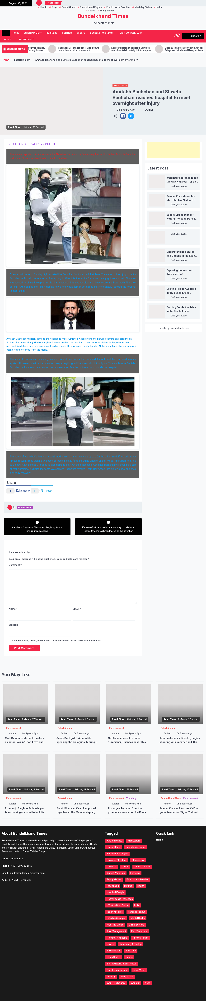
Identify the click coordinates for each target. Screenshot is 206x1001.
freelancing (113, 886)
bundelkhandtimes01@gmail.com (27, 873)
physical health (140, 937)
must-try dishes (115, 924)
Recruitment (26, 39)
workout (135, 983)
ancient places (114, 840)
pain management (116, 931)
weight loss (127, 976)
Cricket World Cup (116, 873)
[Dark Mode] (163, 36)
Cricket (125, 866)
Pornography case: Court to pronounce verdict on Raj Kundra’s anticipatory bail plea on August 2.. (129, 812)
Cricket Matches (142, 866)
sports (129, 957)
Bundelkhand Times (103, 16)
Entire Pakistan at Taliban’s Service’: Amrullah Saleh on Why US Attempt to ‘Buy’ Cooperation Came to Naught (103, 49)
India (136, 905)
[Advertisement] (173, 150)
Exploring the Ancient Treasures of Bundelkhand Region (179, 274)
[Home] (6, 33)
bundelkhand (113, 847)
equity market (114, 879)
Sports (81, 33)
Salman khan (114, 950)
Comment (15, 565)
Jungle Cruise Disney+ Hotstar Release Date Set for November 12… (182, 218)
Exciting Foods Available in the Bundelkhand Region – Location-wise (181, 292)
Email (77, 608)
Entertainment (33, 33)
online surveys (136, 924)
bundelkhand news (135, 847)
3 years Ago (180, 260)
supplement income (117, 970)
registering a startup (131, 944)
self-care (131, 950)
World (7, 39)
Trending (131, 798)
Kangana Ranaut (136, 912)
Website (13, 624)
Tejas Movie (139, 970)
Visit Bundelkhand (131, 33)
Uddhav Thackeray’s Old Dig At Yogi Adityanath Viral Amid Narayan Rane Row (156, 49)
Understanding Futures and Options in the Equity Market (181, 255)
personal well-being (117, 937)
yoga (147, 983)
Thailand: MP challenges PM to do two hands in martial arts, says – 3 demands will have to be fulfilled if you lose (50, 49)
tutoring (111, 976)
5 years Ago (128, 109)
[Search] (170, 36)
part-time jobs (139, 931)
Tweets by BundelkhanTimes (173, 328)
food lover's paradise (137, 879)
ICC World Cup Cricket (118, 905)
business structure (116, 860)
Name (13, 608)
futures (128, 886)
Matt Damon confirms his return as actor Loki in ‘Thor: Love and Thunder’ (24, 742)
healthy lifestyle (115, 892)
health (140, 886)
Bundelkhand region (117, 853)
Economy (135, 873)
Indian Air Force (115, 912)
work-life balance (116, 983)
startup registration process (121, 963)
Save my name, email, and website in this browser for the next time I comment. (57, 640)
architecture (134, 840)
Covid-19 (111, 866)
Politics (67, 33)
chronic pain (138, 860)
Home (16, 33)
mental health (138, 918)
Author (149, 109)
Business (52, 33)
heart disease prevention (120, 899)
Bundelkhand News (101, 33)
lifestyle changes (116, 918)
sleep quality (113, 957)
